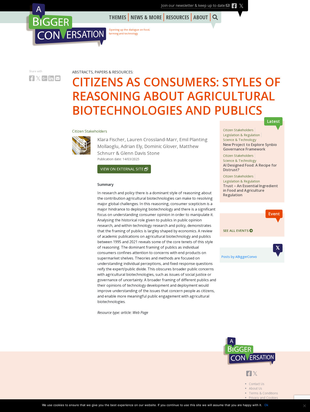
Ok (266, 405)
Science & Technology (239, 140)
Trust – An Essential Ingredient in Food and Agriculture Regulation (250, 190)
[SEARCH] (214, 17)
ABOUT (200, 17)
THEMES (117, 17)
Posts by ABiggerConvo (239, 256)
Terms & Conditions (263, 393)
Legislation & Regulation (241, 135)
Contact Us (256, 384)
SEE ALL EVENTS (236, 230)
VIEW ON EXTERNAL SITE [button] (122, 169)
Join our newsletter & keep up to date (193, 5)
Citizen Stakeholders (89, 131)
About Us (255, 388)
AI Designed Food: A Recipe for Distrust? (250, 167)
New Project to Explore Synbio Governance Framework (250, 147)
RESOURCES (177, 17)
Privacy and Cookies (263, 397)
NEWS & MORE (146, 17)
